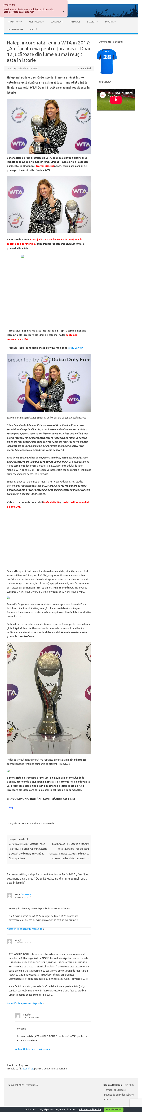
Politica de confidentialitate (119, 1094)
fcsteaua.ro (32, 1085)
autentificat (27, 1068)
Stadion (91, 22)
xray (13, 68)
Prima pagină (15, 22)
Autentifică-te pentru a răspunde (24, 928)
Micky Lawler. (75, 347)
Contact (108, 1099)
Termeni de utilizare (115, 1089)
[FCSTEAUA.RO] (71, 16)
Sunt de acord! (113, 1109)
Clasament (57, 22)
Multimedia (35, 22)
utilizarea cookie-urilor (90, 1109)
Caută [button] (33, 29)
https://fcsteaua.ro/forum (18, 12)
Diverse (109, 22)
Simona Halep (48, 823)
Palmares (75, 22)
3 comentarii (84, 68)
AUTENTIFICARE (15, 29)
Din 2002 (129, 1085)
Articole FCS (24, 823)
